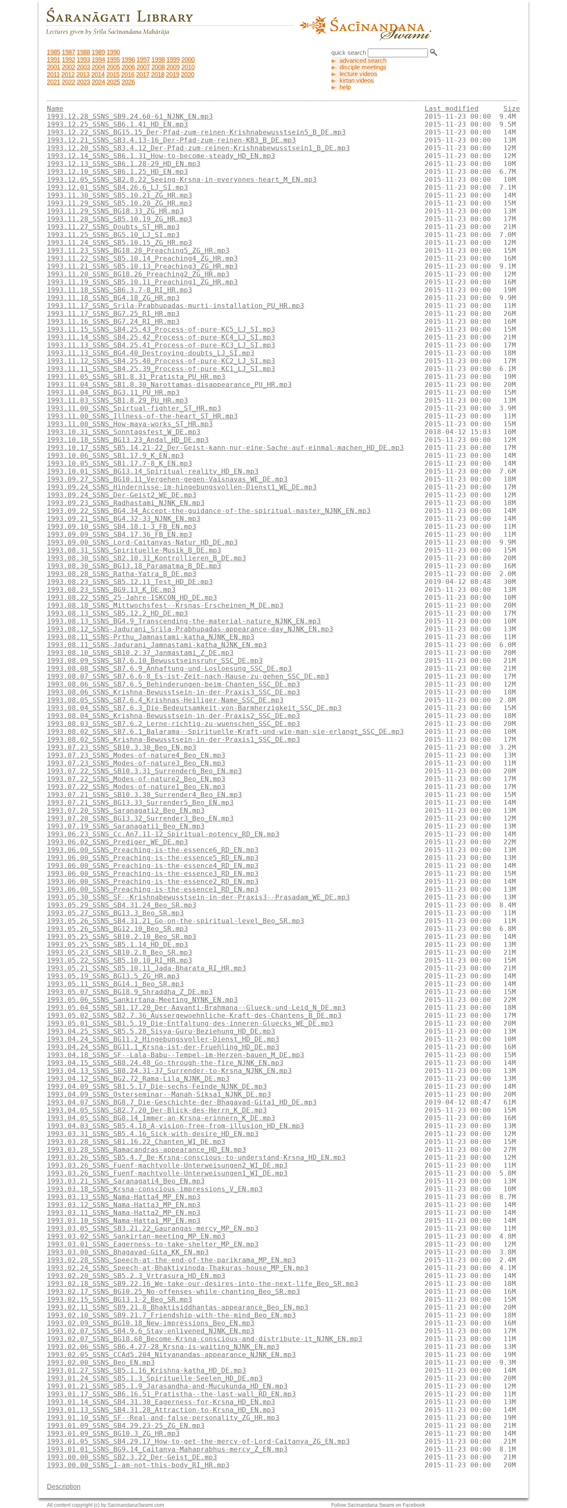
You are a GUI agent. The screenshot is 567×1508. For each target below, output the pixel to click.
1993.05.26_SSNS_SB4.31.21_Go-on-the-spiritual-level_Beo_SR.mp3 (175, 921)
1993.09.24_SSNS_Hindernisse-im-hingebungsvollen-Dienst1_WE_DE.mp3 (182, 487)
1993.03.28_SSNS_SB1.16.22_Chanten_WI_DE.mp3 (136, 1142)
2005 (113, 67)
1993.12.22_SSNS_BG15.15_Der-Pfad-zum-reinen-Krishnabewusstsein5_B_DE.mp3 (196, 132)
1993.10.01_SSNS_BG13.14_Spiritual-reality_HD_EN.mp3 (153, 471)
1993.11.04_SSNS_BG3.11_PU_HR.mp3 (113, 392)
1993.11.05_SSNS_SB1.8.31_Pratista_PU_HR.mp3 (136, 377)
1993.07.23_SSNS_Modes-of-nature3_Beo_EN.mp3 (136, 763)
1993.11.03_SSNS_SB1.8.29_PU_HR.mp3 (117, 400)
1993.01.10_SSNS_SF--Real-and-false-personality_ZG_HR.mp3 (163, 1418)
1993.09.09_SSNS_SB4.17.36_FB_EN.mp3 (119, 534)
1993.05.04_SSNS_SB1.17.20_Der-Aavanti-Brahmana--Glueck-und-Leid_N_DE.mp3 (196, 1008)
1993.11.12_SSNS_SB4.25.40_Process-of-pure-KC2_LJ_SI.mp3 (161, 361)
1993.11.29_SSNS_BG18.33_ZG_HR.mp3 (115, 211)
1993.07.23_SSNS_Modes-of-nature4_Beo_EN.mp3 (136, 755)
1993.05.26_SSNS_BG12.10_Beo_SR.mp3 (117, 929)
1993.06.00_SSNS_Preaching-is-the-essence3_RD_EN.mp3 (153, 873)
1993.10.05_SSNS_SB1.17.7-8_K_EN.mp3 (119, 463)
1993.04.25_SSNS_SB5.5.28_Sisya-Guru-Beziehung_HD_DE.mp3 (161, 1031)
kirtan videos (357, 80)
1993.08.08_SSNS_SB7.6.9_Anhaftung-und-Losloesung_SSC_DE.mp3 (169, 668)
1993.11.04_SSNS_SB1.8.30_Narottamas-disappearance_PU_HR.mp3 (169, 385)
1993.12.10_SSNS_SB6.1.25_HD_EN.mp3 (117, 172)
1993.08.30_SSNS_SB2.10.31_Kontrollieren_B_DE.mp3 (146, 558)
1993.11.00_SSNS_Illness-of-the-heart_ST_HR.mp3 (142, 416)
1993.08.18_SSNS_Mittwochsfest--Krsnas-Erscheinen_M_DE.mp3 (165, 605)
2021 (53, 82)
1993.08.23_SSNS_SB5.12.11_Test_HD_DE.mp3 (130, 582)
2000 (188, 59)
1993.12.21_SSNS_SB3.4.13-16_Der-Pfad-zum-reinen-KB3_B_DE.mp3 (171, 140)
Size (511, 108)
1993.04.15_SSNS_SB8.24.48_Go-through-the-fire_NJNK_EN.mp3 (165, 1063)
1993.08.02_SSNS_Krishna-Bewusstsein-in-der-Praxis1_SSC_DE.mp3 (173, 739)
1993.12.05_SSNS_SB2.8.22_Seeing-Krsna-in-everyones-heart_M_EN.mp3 (182, 179)
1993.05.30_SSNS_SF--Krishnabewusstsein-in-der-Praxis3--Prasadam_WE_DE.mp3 (198, 897)
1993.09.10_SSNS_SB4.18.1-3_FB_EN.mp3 (121, 526)
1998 (158, 59)
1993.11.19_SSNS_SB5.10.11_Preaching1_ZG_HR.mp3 (142, 282)
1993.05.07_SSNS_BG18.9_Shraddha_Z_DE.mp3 (130, 992)
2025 (113, 82)
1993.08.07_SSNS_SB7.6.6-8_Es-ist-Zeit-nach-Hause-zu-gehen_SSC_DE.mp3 (188, 676)
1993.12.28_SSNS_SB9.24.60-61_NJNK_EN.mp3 (130, 116)
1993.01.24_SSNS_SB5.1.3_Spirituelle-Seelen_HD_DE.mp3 (155, 1378)
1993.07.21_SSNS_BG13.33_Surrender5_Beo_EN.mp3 (140, 803)
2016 (127, 74)
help (345, 87)
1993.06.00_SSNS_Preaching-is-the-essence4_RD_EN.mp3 (153, 866)
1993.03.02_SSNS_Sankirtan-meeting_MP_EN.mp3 (136, 1236)
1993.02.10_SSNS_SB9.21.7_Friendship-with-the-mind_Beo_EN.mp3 (171, 1315)
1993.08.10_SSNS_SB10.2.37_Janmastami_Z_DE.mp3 (140, 653)
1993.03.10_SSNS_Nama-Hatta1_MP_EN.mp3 (123, 1220)
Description (64, 1486)
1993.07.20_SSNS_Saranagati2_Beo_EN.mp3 (126, 810)
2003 (83, 67)
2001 (53, 67)
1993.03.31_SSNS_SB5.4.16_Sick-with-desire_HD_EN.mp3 (153, 1134)
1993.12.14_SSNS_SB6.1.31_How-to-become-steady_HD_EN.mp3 (161, 156)
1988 (83, 52)
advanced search (363, 60)
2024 (98, 82)
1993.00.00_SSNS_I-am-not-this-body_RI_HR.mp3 (138, 1465)
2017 (142, 74)
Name (55, 108)
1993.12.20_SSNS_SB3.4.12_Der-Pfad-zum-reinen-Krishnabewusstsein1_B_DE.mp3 (198, 148)
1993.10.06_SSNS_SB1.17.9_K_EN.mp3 (115, 455)
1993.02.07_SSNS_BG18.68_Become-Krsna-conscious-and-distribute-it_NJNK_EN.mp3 (204, 1339)
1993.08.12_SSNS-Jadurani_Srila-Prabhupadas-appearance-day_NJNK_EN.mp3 (190, 629)
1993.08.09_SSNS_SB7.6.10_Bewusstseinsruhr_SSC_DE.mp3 (155, 661)
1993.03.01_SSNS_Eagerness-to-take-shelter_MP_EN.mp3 (153, 1244)
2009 (173, 67)
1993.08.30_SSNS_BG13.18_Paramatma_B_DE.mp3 (134, 566)
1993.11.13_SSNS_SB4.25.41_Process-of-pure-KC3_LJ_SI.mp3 (161, 345)
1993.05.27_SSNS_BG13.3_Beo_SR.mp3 (115, 913)
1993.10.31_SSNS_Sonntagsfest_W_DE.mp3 (123, 432)
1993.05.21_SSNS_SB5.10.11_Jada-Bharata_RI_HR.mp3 (146, 968)
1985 (53, 52)
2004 (98, 67)
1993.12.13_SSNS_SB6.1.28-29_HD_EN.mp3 (123, 164)
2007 (143, 67)
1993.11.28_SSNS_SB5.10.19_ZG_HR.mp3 (119, 219)
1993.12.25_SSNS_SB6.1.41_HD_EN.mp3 (117, 124)
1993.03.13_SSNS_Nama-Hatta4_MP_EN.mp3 (123, 1197)
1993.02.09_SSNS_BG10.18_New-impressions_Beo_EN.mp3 (150, 1323)
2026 (128, 82)
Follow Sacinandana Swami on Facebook (378, 1505)
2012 (68, 74)
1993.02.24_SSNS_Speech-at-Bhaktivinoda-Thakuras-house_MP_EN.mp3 (177, 1268)
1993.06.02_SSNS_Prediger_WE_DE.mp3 (117, 842)
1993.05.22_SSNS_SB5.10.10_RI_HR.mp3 (119, 960)
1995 (113, 59)
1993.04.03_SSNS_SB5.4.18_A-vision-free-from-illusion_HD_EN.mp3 (175, 1126)
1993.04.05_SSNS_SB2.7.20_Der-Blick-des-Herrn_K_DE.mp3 (157, 1110)
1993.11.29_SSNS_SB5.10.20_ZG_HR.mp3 (119, 203)
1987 (68, 52)
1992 (68, 59)
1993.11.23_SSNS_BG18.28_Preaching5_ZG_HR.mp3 (138, 250)
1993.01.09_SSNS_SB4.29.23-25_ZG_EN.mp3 (126, 1426)
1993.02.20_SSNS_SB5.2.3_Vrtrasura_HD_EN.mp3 (136, 1276)
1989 (98, 52)
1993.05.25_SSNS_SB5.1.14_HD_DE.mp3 (117, 944)
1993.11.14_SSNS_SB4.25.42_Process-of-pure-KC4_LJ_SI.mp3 (161, 337)
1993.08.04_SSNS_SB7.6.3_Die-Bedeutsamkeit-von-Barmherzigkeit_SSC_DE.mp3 (194, 708)
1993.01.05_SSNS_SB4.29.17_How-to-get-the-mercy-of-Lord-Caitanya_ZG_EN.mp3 (198, 1441)
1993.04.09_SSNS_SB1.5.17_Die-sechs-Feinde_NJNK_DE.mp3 (157, 1086)
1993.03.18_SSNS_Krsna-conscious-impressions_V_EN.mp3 (155, 1189)
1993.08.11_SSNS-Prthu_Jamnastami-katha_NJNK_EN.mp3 (150, 637)
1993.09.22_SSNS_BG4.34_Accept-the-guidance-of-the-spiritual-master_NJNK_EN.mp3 (209, 511)
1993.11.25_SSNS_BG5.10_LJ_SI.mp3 (113, 235)
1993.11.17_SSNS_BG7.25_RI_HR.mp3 (113, 314)
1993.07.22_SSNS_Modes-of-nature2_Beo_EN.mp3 (136, 779)
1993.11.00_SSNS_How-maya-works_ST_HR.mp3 (130, 424)
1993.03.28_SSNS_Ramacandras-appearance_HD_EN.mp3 (146, 1150)
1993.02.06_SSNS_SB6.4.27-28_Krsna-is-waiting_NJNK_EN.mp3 (163, 1347)
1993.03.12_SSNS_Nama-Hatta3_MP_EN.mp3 (123, 1205)
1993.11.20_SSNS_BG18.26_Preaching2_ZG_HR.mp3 (138, 274)
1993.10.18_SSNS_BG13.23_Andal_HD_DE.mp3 (128, 440)
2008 (158, 67)
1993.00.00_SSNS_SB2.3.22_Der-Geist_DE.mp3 (132, 1457)
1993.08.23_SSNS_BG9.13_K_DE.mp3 (111, 590)
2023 (83, 82)
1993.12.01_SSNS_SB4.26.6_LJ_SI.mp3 (117, 187)
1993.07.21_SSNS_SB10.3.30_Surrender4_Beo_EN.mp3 (144, 795)
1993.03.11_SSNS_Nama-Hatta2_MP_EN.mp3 (123, 1213)
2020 (187, 74)
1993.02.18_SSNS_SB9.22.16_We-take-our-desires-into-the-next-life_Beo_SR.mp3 (202, 1284)
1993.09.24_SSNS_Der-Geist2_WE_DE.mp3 (121, 495)
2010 (188, 67)
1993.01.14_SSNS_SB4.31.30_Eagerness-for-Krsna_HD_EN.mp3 (161, 1402)
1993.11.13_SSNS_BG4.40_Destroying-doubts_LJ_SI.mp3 (150, 353)
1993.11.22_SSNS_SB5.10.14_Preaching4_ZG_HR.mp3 (142, 258)
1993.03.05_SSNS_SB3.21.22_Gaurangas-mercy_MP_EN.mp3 (153, 1228)
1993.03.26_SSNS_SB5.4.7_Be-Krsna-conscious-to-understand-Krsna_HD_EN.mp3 (196, 1157)
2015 (113, 74)
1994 (98, 59)
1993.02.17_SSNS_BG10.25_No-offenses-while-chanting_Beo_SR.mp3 (173, 1291)
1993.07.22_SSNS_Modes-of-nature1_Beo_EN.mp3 (136, 787)
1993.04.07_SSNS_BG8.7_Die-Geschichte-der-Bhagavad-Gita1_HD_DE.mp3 (182, 1102)
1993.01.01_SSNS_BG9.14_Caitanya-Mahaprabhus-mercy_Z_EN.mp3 (167, 1449)
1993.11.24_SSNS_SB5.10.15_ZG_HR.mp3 (119, 243)
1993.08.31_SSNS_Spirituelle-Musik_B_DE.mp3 (134, 550)
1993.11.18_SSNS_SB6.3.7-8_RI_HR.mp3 (119, 290)
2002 (68, 67)
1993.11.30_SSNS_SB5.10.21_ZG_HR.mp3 (119, 195)
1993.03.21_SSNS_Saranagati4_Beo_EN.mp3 (126, 1181)
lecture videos (358, 74)
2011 (53, 74)
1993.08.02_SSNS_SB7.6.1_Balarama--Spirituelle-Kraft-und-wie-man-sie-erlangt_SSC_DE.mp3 (225, 732)
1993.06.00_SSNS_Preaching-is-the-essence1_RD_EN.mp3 (153, 889)
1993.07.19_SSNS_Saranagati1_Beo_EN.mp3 (126, 826)
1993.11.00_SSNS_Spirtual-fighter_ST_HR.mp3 (134, 408)
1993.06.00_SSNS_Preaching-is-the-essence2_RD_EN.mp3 (153, 881)
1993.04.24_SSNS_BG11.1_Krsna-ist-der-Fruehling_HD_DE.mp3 (163, 1047)
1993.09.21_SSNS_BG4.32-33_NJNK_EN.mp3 (123, 519)
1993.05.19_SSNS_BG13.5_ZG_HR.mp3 (113, 976)
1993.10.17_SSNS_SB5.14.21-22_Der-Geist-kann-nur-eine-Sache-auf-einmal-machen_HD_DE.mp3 (225, 448)
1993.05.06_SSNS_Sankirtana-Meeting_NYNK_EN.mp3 (142, 1000)
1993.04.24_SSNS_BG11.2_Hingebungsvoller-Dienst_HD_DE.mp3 (163, 1039)
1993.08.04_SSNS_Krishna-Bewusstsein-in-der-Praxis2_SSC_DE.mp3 (173, 716)
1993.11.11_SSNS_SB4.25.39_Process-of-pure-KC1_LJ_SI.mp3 (161, 369)
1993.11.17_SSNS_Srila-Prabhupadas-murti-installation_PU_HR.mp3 (175, 306)
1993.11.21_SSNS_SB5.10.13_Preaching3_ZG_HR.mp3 (142, 266)
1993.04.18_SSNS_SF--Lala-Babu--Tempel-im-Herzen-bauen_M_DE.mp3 (175, 1055)
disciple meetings (363, 67)
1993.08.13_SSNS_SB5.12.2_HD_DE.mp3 (117, 613)
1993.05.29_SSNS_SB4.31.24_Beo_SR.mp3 (121, 905)
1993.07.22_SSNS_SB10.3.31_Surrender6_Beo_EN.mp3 (144, 771)
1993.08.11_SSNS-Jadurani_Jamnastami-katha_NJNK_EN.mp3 (157, 645)
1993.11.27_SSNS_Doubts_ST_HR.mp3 (113, 227)
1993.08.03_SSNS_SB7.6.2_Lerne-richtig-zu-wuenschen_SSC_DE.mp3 (173, 724)
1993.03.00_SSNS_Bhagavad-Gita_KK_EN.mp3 (128, 1252)
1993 (83, 59)
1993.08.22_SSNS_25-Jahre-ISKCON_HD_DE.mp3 (132, 597)
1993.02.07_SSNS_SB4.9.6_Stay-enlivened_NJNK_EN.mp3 (150, 1331)
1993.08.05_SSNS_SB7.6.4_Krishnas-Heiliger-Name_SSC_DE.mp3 (165, 700)
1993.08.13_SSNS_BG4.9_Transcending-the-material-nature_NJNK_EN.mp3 (184, 621)
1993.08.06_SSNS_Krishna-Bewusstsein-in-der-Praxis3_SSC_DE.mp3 (173, 692)
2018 (157, 74)
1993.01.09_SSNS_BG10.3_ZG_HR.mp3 (113, 1433)
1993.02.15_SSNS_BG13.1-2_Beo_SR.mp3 (119, 1299)
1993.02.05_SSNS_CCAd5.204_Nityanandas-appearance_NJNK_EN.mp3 (171, 1355)
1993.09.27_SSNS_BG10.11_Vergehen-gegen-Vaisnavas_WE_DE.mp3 (167, 479)
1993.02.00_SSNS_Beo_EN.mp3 (101, 1362)
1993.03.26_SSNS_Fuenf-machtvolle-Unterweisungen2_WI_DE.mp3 (167, 1165)
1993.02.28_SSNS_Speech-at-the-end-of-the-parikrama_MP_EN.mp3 (171, 1260)
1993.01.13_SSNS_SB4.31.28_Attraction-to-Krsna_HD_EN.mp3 (161, 1410)
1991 (53, 59)
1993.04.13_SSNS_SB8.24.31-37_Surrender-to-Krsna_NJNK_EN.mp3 (169, 1071)
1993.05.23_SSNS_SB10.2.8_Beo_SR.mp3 (119, 952)
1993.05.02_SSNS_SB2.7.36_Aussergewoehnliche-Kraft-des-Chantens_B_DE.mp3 (194, 1015)
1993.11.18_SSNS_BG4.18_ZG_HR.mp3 (113, 298)
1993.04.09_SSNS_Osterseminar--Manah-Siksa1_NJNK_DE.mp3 (159, 1094)
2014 (98, 74)
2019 (172, 74)
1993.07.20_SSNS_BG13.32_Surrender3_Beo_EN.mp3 (140, 818)
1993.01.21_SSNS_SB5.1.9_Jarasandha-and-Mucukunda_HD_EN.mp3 (167, 1386)
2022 (68, 82)
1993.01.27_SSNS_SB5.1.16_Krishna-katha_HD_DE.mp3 (146, 1370)
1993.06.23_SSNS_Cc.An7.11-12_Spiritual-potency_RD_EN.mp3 (163, 834)
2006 (128, 67)
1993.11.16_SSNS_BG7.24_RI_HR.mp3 (113, 321)
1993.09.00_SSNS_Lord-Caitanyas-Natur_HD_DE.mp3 (142, 542)
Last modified (452, 108)
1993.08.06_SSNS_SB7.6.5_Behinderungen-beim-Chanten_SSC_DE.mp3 (173, 684)
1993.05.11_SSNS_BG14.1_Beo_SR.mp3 (115, 984)
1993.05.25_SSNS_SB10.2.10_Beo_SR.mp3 (121, 937)
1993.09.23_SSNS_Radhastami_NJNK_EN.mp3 (126, 503)
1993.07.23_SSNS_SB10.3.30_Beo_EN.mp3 (121, 747)
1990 (113, 52)
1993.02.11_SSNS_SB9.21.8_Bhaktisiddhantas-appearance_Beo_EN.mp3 (177, 1307)
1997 (143, 59)
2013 (83, 74)
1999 (173, 59)
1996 (128, 59)
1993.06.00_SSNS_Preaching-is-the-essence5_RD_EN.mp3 (153, 858)
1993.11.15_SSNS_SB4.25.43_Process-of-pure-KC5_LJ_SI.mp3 (161, 329)
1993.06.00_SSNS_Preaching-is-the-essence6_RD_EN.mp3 (153, 850)
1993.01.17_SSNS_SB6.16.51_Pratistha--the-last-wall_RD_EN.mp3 (171, 1394)
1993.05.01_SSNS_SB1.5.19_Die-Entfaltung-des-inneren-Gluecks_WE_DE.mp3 (190, 1023)
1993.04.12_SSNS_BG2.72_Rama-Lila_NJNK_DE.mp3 (138, 1079)
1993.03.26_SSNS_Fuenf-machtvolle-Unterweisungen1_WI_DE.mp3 (167, 1173)
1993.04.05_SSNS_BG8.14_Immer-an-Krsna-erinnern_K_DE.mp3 (161, 1118)
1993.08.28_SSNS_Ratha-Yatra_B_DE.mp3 (121, 574)
